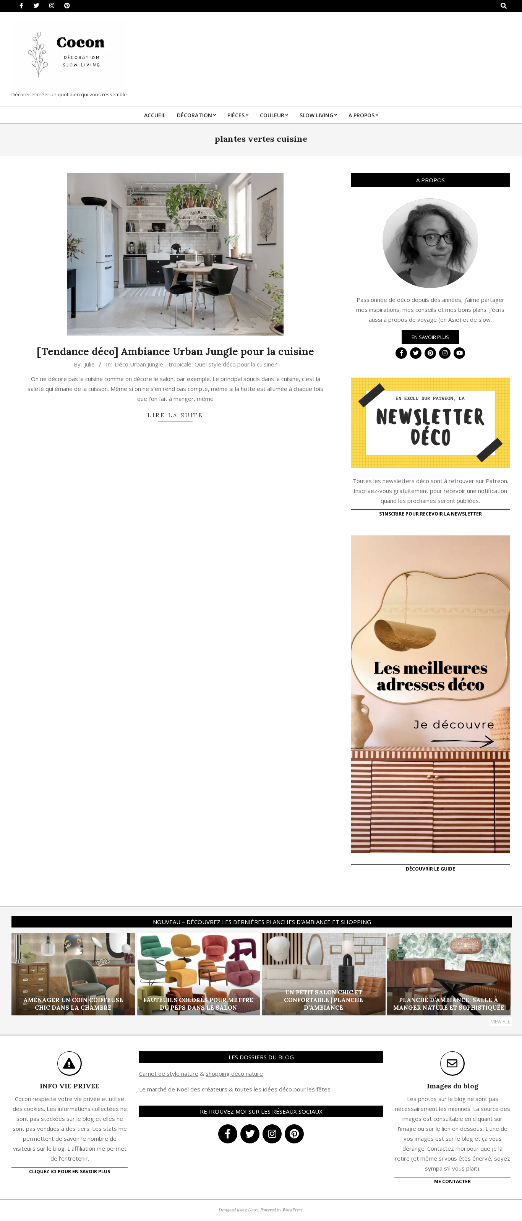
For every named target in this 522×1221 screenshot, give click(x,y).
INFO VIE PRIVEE (69, 1086)
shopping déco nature (234, 1073)
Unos (253, 1209)
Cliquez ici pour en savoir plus (69, 1171)
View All (500, 1021)
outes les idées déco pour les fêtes (284, 1089)
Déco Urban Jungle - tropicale (153, 364)
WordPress (292, 1209)
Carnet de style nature (168, 1073)
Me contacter (452, 1181)
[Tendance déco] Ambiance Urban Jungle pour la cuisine (175, 351)
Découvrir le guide (430, 869)
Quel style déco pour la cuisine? (236, 364)
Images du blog (452, 1086)
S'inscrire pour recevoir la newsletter (430, 514)
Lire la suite (175, 415)
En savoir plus (430, 337)
